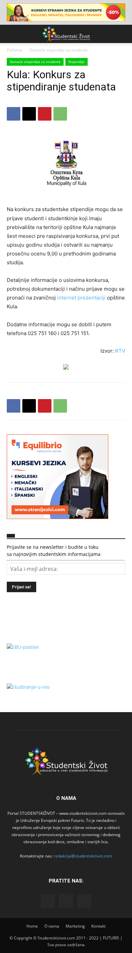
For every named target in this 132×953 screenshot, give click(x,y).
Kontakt (98, 926)
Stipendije (76, 61)
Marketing (75, 926)
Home (32, 926)
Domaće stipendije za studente (58, 50)
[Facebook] (13, 114)
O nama (51, 926)
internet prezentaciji (82, 297)
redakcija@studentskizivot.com (83, 856)
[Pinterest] (44, 114)
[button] (11, 34)
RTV (120, 351)
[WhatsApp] (60, 114)
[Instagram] (66, 901)
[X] (29, 114)
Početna (14, 50)
